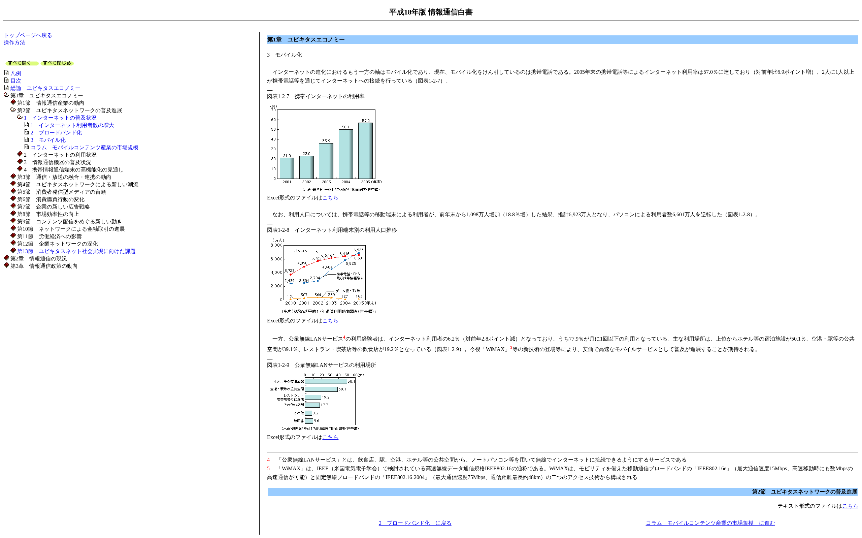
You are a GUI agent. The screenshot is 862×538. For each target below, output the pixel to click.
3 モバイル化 (48, 140)
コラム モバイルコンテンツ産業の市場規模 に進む (710, 523)
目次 (15, 81)
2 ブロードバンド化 (56, 132)
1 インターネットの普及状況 (60, 118)
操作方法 (14, 42)
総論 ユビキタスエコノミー (45, 88)
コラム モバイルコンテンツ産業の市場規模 (84, 147)
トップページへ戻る (28, 35)
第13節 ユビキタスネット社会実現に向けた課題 (76, 251)
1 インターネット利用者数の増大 (72, 125)
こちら (330, 197)
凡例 (15, 73)
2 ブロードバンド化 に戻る (415, 523)
